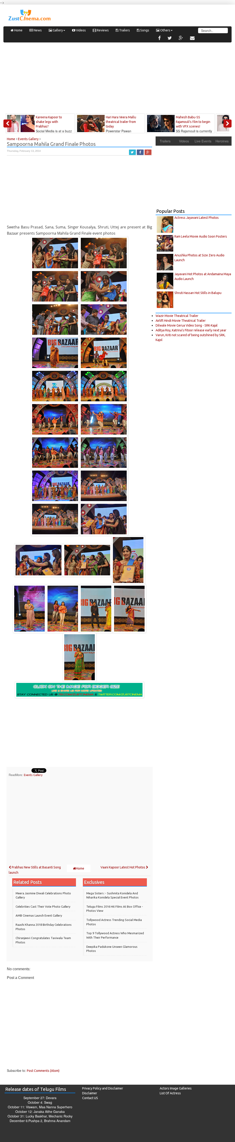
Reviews (102, 30)
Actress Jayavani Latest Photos (196, 217)
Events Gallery (33, 774)
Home (18, 30)
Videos (80, 30)
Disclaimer (89, 1093)
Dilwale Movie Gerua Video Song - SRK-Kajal (187, 325)
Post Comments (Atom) (43, 1071)
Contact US (90, 1098)
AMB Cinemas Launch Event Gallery (39, 915)
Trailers (124, 30)
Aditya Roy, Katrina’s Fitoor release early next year (191, 330)
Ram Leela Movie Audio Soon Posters (200, 236)
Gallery (57, 30)
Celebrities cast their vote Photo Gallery (43, 906)
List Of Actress (170, 1093)
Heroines (222, 141)
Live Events (203, 141)
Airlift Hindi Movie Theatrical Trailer (181, 320)
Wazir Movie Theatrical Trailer (177, 316)
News (37, 30)
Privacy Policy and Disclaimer (102, 1088)
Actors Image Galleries (176, 1088)
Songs (144, 30)
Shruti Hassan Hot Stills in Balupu (197, 293)
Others (164, 30)
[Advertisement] (117, 79)
